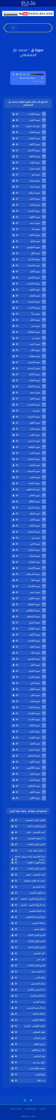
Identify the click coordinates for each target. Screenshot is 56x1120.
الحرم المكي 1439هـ (36, 935)
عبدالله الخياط (39, 1014)
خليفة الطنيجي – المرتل (34, 1026)
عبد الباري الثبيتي (37, 996)
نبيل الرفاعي (39, 1056)
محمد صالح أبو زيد (37, 1068)
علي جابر (41, 959)
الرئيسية (42, 1108)
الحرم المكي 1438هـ (36, 941)
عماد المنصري (39, 887)
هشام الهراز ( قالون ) (36, 862)
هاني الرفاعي (39, 1038)
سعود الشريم (39, 1002)
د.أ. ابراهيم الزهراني (36, 838)
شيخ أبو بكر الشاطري (35, 917)
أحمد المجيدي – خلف (36, 832)
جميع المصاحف (31, 1108)
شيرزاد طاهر (39, 1044)
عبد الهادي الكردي (37, 893)
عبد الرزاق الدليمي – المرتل (33, 905)
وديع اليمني (40, 1074)
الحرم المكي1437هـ (36, 947)
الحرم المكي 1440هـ (36, 965)
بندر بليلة (41, 1080)
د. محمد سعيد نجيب (36, 850)
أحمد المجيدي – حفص (35, 874)
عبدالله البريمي (38, 923)
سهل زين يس (39, 1062)
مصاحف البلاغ (16, 1108)
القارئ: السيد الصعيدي (35, 820)
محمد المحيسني (38, 983)
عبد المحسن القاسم (36, 989)
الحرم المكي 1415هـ (36, 826)
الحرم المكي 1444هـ (36, 844)
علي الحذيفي (39, 953)
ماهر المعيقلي (39, 1032)
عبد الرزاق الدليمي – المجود (33, 899)
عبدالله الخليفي (38, 1020)
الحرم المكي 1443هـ (36, 868)
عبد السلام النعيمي (37, 911)
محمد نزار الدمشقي (24, 52)
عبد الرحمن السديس (36, 1008)
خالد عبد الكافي (38, 1050)
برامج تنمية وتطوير (28, 1116)
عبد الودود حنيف (38, 971)
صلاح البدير (40, 977)
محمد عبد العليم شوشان (34, 881)
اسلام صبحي (39, 929)
